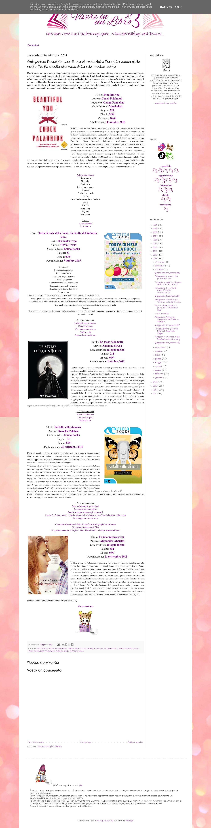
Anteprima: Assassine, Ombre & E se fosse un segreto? (167, 319)
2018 (155, 247)
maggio (159, 362)
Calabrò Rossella (125, 648)
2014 (155, 382)
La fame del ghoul (85, 417)
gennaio (159, 377)
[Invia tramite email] (63, 644)
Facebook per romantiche (85, 509)
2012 (155, 390)
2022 (155, 232)
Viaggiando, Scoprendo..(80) (167, 325)
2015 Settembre (55, 648)
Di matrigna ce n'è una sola (85, 518)
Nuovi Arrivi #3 (162, 313)
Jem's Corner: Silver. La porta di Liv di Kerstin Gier (166, 307)
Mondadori (50, 651)
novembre (160, 265)
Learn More (166, 7)
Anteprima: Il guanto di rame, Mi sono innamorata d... (165, 290)
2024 (155, 228)
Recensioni (33, 45)
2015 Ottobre (42, 648)
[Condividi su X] (69, 644)
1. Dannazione (85, 223)
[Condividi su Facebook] (72, 644)
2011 (155, 393)
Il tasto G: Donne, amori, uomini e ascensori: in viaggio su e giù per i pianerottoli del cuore (85, 515)
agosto (158, 351)
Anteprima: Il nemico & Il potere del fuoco (166, 277)
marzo (158, 370)
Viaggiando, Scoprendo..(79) (167, 342)
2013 (155, 386)
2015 (155, 258)
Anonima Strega (86, 648)
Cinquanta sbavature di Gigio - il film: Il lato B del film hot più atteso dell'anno (85, 530)
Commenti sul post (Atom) (49, 746)
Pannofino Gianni (77, 651)
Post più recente (36, 742)
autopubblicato (110, 648)
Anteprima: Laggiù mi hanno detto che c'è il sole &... (168, 283)
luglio (158, 355)
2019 (155, 243)
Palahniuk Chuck (62, 651)
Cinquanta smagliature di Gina (85, 527)
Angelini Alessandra (70, 648)
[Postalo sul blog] (66, 644)
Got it (178, 7)
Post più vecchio (135, 742)
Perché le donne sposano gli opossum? (85, 512)
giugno (158, 358)
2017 (155, 251)
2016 (155, 255)
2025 (155, 225)
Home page (85, 742)
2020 (155, 240)
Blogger (130, 820)
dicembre (160, 262)
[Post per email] (58, 644)
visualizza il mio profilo (166, 103)
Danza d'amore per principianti (85, 506)
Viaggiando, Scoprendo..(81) (167, 296)
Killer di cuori (85, 420)
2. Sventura (85, 226)
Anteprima (98, 648)
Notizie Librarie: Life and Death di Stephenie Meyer (166, 331)
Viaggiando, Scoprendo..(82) (167, 272)
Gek (81, 785)
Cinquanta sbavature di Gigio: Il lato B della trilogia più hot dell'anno (85, 524)
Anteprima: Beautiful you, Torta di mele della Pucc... (168, 300)
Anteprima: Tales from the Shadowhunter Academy (167, 338)
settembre (160, 347)
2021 (155, 236)
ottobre (159, 269)
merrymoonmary (105, 820)
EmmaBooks (39, 651)
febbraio (159, 373)
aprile (158, 366)
